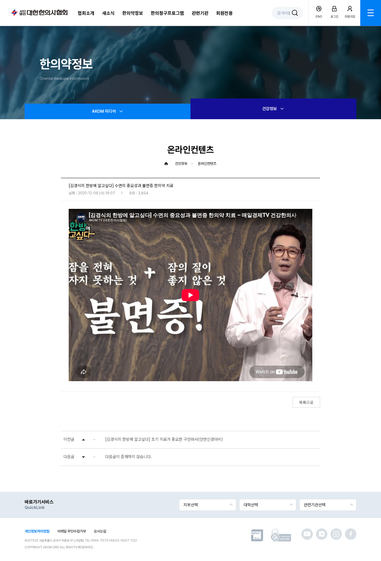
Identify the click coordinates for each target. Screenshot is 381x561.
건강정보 (269, 108)
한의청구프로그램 (167, 13)
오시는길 (100, 531)
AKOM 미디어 (104, 111)
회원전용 (224, 13)
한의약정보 (132, 13)
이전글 (69, 439)
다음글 (69, 456)
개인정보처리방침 (37, 531)
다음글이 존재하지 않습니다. (128, 456)
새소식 (108, 13)
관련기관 (200, 13)
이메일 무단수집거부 (71, 531)
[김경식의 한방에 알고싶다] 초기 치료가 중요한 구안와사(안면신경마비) (164, 439)
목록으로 (306, 402)
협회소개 (86, 13)
